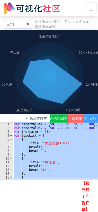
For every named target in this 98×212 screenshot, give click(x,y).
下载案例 (75, 118)
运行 (92, 118)
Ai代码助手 (59, 118)
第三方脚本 (37, 118)
